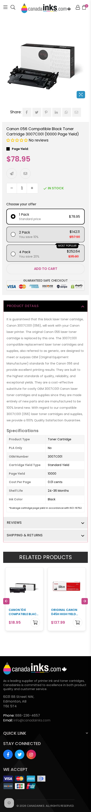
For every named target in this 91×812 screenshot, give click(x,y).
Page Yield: (20, 149)
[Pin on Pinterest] (46, 112)
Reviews (14, 522)
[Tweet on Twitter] (36, 112)
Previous (6, 601)
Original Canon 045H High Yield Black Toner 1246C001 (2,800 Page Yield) (64, 612)
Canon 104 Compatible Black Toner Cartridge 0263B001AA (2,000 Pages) (24, 612)
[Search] (13, 8)
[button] (17, 140)
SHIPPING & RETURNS (25, 535)
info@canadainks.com (32, 720)
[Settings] (78, 8)
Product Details (23, 305)
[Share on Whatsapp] (66, 112)
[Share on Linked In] (56, 112)
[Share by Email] (76, 112)
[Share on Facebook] (26, 112)
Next (84, 601)
